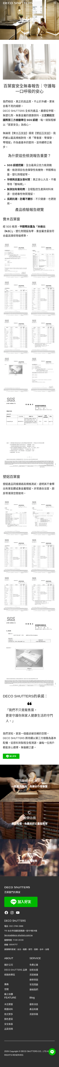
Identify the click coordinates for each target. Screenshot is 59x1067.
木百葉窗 (21, 133)
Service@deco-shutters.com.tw (18, 935)
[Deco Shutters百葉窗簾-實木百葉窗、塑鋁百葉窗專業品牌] (18, 2)
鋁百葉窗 (44, 133)
